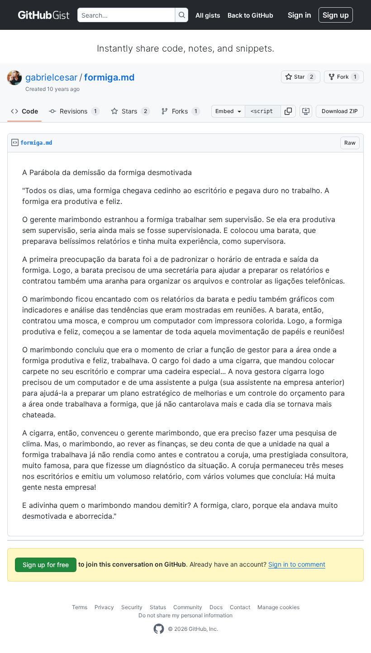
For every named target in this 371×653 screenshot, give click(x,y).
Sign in (299, 14)
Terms (79, 607)
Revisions (78, 111)
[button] (288, 111)
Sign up (336, 14)
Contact (240, 607)
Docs (216, 607)
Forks (184, 111)
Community (187, 607)
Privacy (104, 607)
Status (158, 607)
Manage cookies (278, 607)
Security (132, 607)
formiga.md (109, 77)
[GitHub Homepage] (158, 629)
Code (30, 111)
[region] (185, 344)
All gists (207, 15)
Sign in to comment (296, 564)
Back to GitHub (250, 15)
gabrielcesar (51, 77)
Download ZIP (340, 111)
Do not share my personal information (185, 615)
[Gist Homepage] (44, 14)
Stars (134, 111)
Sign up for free (46, 564)
